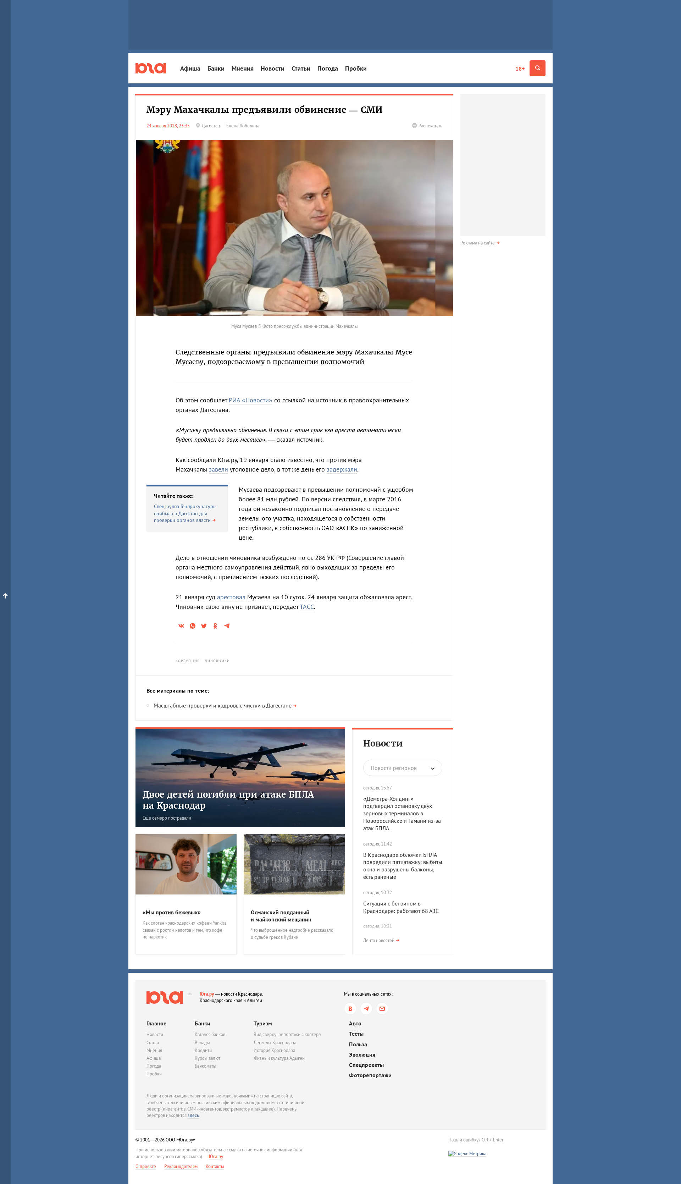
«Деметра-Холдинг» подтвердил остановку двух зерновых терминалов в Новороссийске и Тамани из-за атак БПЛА (402, 813)
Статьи (301, 68)
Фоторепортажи (370, 1075)
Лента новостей (378, 940)
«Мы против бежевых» (172, 912)
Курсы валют (207, 1058)
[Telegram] (366, 1008)
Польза (358, 1044)
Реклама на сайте (477, 243)
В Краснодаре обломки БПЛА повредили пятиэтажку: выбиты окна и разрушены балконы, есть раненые (402, 865)
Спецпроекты (366, 1065)
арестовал (231, 597)
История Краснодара (274, 1050)
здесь (193, 1115)
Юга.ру (207, 994)
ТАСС (307, 606)
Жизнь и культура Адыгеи (279, 1058)
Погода (327, 68)
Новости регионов (394, 767)
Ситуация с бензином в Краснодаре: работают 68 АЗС (401, 907)
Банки (216, 68)
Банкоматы (205, 1066)
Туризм (263, 1023)
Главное (156, 1023)
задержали (342, 469)
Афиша (190, 68)
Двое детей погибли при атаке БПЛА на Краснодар (228, 800)
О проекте (145, 1166)
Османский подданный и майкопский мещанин (281, 916)
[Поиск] (538, 68)
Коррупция (188, 661)
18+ (520, 68)
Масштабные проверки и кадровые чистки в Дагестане (223, 705)
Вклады (202, 1043)
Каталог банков (210, 1034)
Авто (355, 1023)
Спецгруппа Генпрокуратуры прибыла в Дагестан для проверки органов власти (185, 513)
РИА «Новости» (250, 400)
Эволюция (362, 1054)
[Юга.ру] (150, 68)
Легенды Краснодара (275, 1043)
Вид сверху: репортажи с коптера (287, 1034)
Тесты (356, 1033)
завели (218, 469)
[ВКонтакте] (350, 1008)
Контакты (215, 1166)
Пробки (356, 68)
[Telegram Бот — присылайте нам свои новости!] (382, 1008)
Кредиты (203, 1050)
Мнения (243, 68)
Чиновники (217, 661)
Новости (272, 68)
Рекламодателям (181, 1166)
